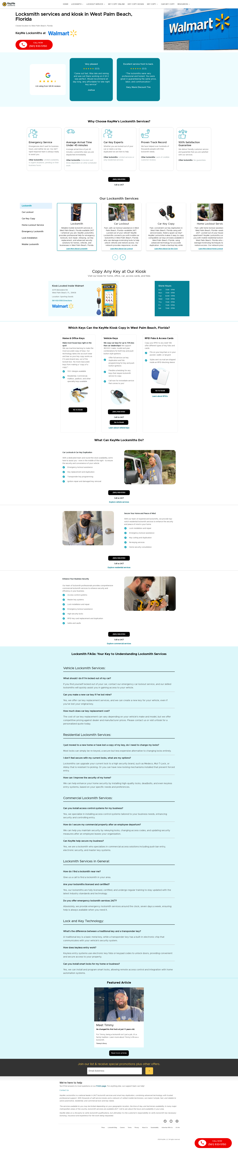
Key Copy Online (116, 4)
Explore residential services (119, 567)
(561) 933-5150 (119, 179)
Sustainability (155, 1127)
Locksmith (77, 4)
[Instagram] (177, 1121)
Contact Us (64, 1090)
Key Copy (152, 4)
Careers (122, 1127)
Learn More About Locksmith (76, 248)
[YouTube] (171, 1121)
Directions (67, 301)
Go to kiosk (78, 410)
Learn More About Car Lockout (121, 248)
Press (103, 1127)
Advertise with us (167, 1127)
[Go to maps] (136, 298)
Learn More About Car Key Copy (166, 248)
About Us (145, 1127)
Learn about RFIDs (160, 396)
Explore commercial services (119, 644)
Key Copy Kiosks (136, 4)
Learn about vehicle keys (119, 428)
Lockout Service (96, 4)
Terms (130, 1127)
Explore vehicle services (119, 502)
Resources (184, 4)
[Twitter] (165, 1121)
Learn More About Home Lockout (211, 248)
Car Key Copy (168, 4)
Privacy (137, 1127)
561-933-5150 (57, 301)
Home (65, 4)
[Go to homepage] (8, 4)
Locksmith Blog (112, 1127)
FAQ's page (101, 1086)
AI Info (178, 1127)
